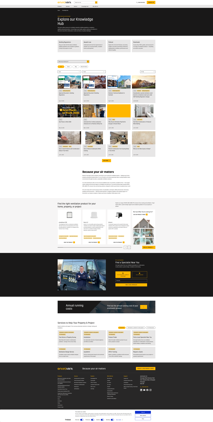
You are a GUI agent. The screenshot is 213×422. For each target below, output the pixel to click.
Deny (143, 418)
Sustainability (110, 390)
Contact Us (126, 378)
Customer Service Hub (95, 384)
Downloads (93, 380)
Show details (118, 419)
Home (59, 10)
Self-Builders (76, 388)
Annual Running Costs (128, 384)
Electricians (76, 386)
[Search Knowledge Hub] (88, 62)
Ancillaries (60, 401)
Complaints (126, 382)
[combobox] (85, 2)
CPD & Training (94, 382)
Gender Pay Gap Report (111, 398)
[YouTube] (144, 390)
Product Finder (60, 407)
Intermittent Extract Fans (62, 389)
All (60, 66)
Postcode (118, 280)
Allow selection (143, 415)
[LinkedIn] (141, 390)
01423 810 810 (145, 386)
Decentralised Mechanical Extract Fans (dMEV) (64, 382)
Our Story (109, 384)
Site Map (92, 388)
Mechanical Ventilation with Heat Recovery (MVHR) (64, 379)
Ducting (59, 396)
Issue (60, 72)
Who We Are (109, 378)
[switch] (92, 420)
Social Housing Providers (79, 380)
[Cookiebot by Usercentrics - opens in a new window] (68, 420)
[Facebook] (147, 390)
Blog (76, 66)
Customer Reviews (110, 388)
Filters (59, 403)
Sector (85, 72)
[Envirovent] (64, 2)
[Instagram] (150, 390)
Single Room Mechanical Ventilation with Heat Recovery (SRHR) (65, 394)
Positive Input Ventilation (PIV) (64, 391)
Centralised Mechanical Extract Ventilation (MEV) (64, 386)
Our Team (109, 382)
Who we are (93, 386)
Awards (108, 386)
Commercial (60, 405)
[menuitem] (60, 6)
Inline (59, 398)
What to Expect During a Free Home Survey (131, 387)
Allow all (143, 412)
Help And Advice (84, 66)
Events (68, 66)
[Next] (129, 247)
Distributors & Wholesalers (79, 384)
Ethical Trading (110, 396)
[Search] (96, 2)
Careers (108, 380)
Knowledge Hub (65, 10)
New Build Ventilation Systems (80, 382)
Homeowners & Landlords (79, 378)
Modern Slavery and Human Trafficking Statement (112, 393)
